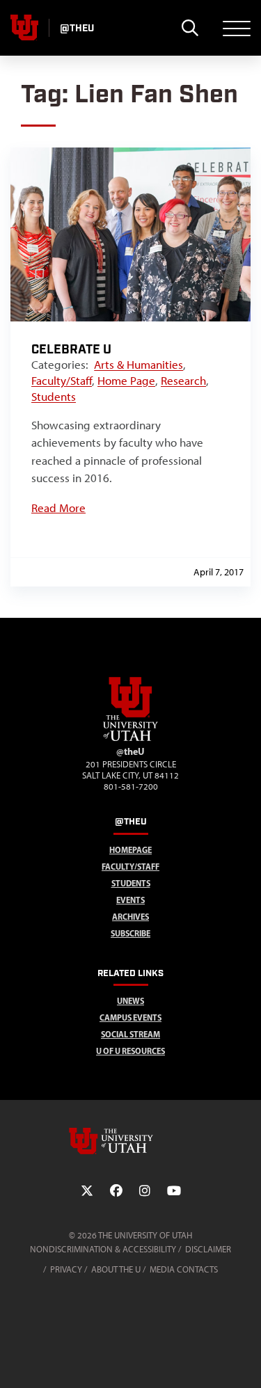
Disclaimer (208, 1249)
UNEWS (130, 1001)
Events (130, 900)
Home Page (126, 381)
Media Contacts (184, 1269)
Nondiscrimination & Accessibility (103, 1249)
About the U (116, 1269)
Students (53, 397)
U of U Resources (130, 1051)
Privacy (66, 1269)
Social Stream (130, 1034)
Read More (58, 508)
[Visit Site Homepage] (131, 738)
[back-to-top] (244, 1360)
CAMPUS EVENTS (130, 1017)
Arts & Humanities (138, 365)
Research (183, 381)
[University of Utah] (131, 1141)
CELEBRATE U (71, 350)
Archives (130, 916)
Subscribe (130, 933)
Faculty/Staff (61, 381)
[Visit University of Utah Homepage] (24, 27)
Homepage (130, 850)
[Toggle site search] (189, 28)
